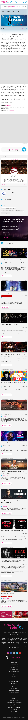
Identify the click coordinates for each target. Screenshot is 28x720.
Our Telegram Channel (14, 690)
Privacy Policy (23, 717)
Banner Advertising (14, 706)
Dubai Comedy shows (8, 210)
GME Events (11, 110)
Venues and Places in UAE (14, 675)
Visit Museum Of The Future (7, 593)
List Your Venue (14, 688)
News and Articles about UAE (14, 673)
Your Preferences (14, 685)
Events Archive (14, 713)
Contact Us (14, 694)
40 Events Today (16, 657)
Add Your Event (14, 686)
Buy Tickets (5, 307)
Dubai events (19, 210)
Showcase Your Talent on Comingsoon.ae (14, 702)
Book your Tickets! (7, 606)
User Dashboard (14, 683)
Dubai (23, 29)
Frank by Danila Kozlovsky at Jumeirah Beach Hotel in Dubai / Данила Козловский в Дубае (13, 560)
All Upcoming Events (14, 669)
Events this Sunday (14, 666)
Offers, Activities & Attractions (6, 580)
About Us (14, 698)
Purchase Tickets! (7, 275)
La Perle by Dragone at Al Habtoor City (10, 293)
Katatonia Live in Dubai (6, 412)
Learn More (5, 237)
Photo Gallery (14, 709)
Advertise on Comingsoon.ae (23, 619)
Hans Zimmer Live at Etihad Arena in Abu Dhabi (12, 260)
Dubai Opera (8, 105)
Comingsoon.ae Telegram (13, 149)
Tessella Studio (14, 717)
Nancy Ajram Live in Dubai (7, 443)
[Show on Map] (26, 28)
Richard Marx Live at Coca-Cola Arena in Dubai (12, 530)
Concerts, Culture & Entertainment (9, 202)
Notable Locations (14, 159)
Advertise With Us (14, 700)
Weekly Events (14, 667)
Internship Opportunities (14, 692)
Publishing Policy (14, 704)
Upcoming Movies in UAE (14, 671)
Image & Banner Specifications (14, 707)
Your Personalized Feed (14, 681)
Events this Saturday (14, 664)
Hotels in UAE (14, 676)
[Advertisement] (14, 69)
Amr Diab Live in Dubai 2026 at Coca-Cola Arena (12, 471)
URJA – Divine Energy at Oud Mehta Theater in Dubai (13, 354)
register (16, 6)
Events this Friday (14, 662)
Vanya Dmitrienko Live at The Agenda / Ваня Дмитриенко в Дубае (11, 501)
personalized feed (11, 6)
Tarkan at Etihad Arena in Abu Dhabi (9, 324)
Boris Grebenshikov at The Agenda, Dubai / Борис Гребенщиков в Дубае (13, 383)
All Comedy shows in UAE (9, 208)
